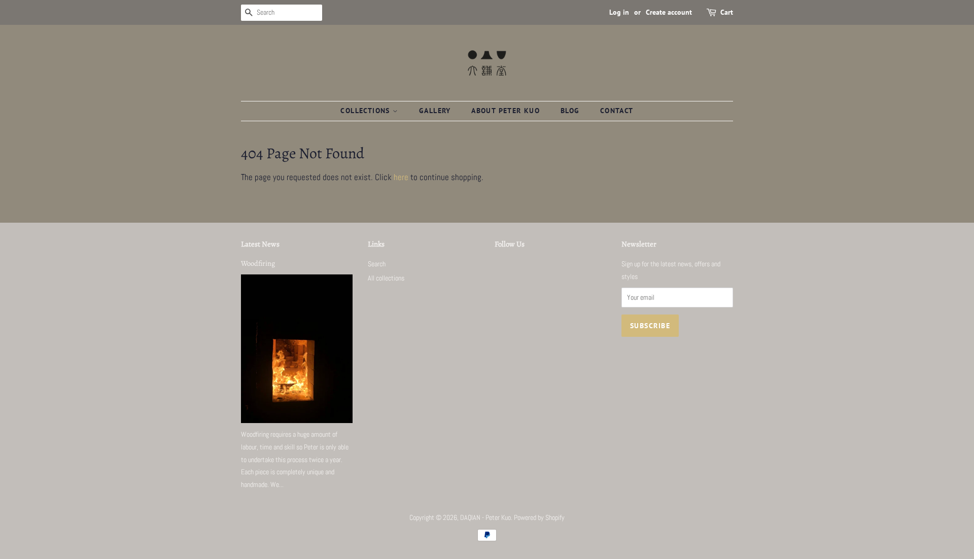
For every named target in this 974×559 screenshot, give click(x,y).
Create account (669, 12)
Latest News (260, 244)
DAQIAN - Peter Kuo (485, 517)
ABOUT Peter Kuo (505, 110)
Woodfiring (258, 263)
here (401, 177)
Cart (726, 12)
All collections (386, 278)
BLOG (570, 110)
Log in (619, 12)
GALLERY (435, 110)
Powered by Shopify (539, 517)
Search (377, 263)
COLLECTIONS (366, 110)
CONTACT (617, 110)
